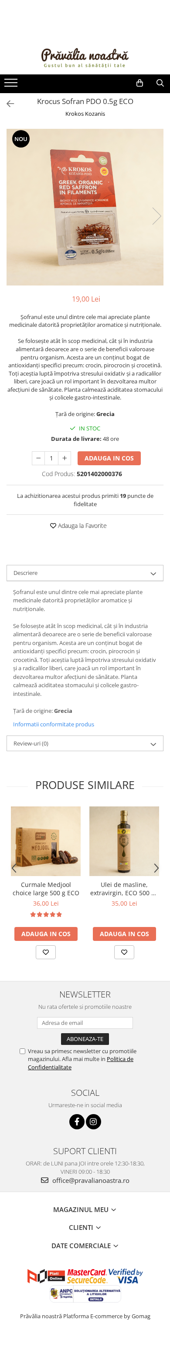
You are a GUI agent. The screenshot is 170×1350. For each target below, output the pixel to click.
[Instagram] (93, 1121)
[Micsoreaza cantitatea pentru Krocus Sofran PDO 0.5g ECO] (38, 458)
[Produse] (12, 85)
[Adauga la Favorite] (46, 952)
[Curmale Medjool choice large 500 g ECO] (46, 841)
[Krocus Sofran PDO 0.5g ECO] (85, 207)
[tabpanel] (85, 207)
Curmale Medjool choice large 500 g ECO (46, 888)
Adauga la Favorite (81, 525)
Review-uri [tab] (31, 743)
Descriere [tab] (25, 573)
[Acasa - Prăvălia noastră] (85, 56)
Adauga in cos (109, 458)
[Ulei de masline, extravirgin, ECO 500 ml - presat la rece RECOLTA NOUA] (124, 841)
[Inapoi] (6, 104)
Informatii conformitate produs (53, 724)
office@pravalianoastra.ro (90, 1180)
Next (156, 216)
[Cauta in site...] (160, 83)
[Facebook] (77, 1121)
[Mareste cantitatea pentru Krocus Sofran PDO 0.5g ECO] (64, 458)
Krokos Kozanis (85, 114)
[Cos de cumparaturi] (139, 83)
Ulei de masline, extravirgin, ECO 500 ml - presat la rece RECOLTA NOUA (124, 888)
